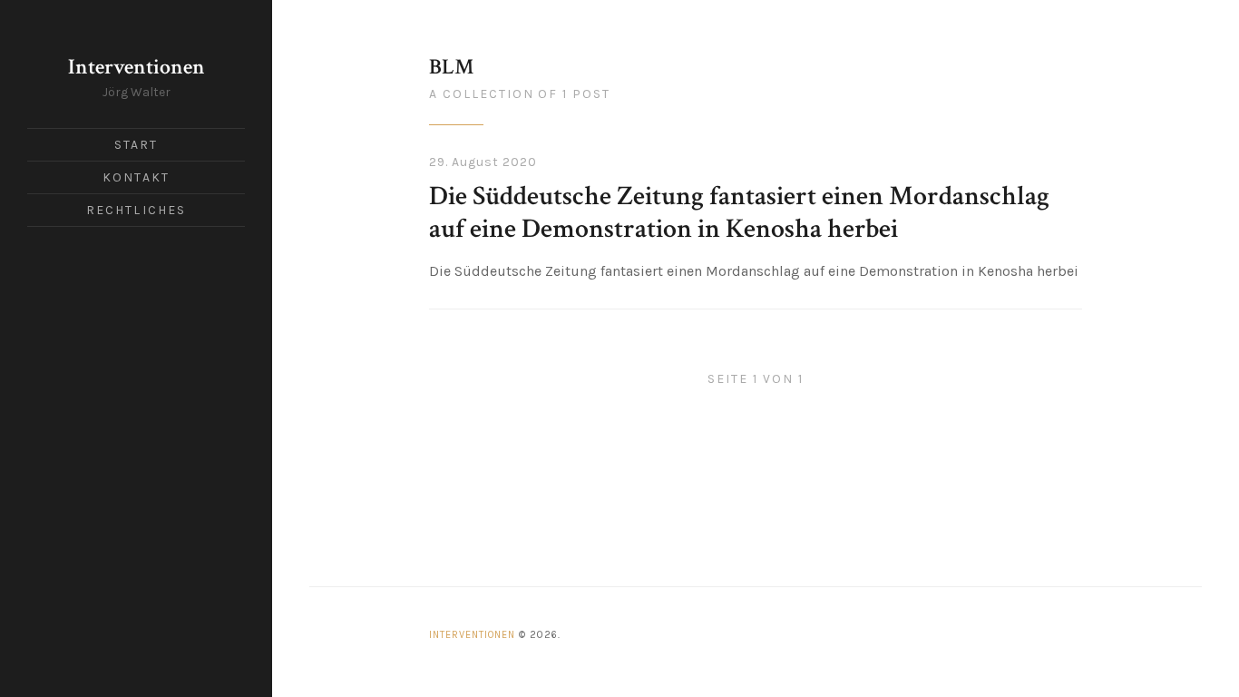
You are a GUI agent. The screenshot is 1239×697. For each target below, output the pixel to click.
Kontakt (136, 177)
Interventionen (136, 67)
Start (136, 144)
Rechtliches (136, 210)
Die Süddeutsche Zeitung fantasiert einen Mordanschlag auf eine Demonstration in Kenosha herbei (739, 213)
